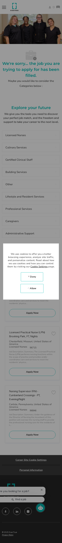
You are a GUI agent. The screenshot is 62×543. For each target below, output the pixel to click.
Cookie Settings (39, 266)
